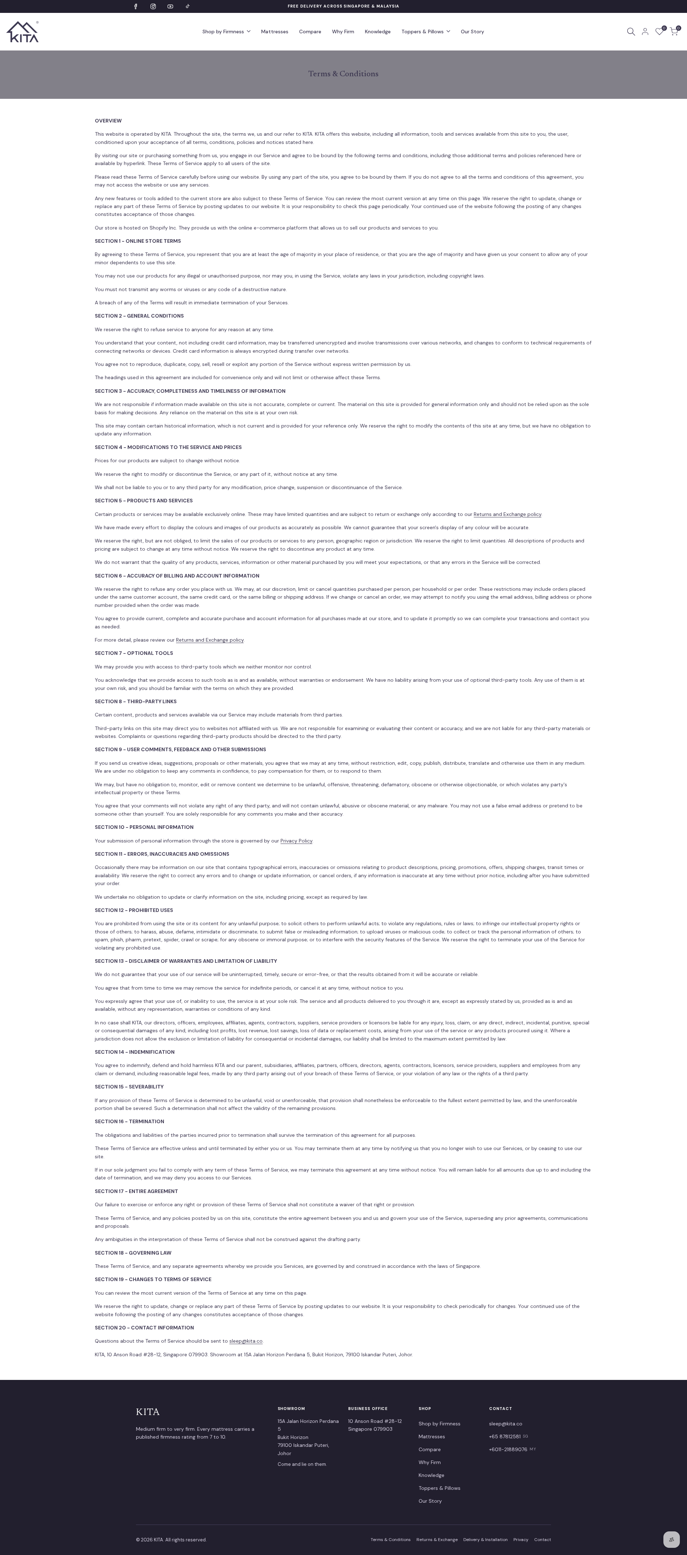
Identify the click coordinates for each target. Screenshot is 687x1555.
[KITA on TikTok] (187, 6)
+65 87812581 (508, 1436)
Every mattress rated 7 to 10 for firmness (343, 6)
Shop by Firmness (440, 1423)
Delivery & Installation (485, 1539)
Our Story (430, 1501)
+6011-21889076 (512, 1449)
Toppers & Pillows (440, 1488)
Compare (430, 1449)
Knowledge (431, 1475)
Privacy (520, 1539)
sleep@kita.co (246, 1341)
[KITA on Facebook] (136, 6)
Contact (542, 1539)
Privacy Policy (296, 840)
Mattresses (432, 1436)
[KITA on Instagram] (153, 6)
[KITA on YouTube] (170, 6)
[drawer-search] (631, 32)
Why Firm (430, 1462)
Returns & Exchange (437, 1539)
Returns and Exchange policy (507, 514)
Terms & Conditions (391, 1539)
